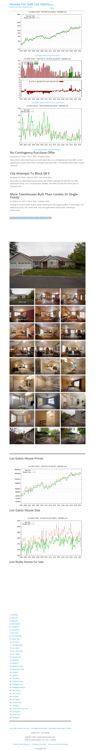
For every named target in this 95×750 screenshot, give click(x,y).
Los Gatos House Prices (26, 458)
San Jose (15, 696)
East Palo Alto (16, 636)
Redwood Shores (18, 687)
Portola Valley (17, 681)
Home (51, 5)
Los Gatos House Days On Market (47, 149)
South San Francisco (20, 708)
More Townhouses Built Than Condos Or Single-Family (44, 195)
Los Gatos (16, 654)
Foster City (15, 639)
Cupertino (15, 630)
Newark (15, 672)
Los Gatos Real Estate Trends (21, 218)
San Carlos (16, 693)
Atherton (14, 615)
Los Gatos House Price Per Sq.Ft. (47, 55)
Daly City (14, 633)
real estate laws (45, 177)
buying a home (44, 156)
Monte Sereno (17, 666)
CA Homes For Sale (39, 744)
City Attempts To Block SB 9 (29, 173)
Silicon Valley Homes (21, 744)
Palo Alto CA (46, 740)
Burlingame (15, 624)
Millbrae (15, 660)
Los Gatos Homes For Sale (42, 218)
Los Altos (15, 648)
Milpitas (15, 663)
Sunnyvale (16, 711)
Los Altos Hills (17, 651)
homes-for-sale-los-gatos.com (21, 7)
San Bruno (16, 690)
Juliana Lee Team (19, 156)
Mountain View (18, 669)
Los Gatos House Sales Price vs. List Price (47, 102)
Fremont (15, 642)
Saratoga (15, 705)
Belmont (14, 618)
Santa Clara (16, 702)
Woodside (16, 717)
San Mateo (16, 699)
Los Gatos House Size (25, 510)
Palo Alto (15, 678)
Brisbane (14, 621)
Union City (16, 714)
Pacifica (15, 675)
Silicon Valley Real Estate (58, 744)
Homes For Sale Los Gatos (29, 4)
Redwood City (17, 684)
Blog (52, 8)
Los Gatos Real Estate (39, 728)
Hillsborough (17, 645)
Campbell (15, 627)
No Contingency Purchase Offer (32, 152)
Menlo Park (16, 657)
